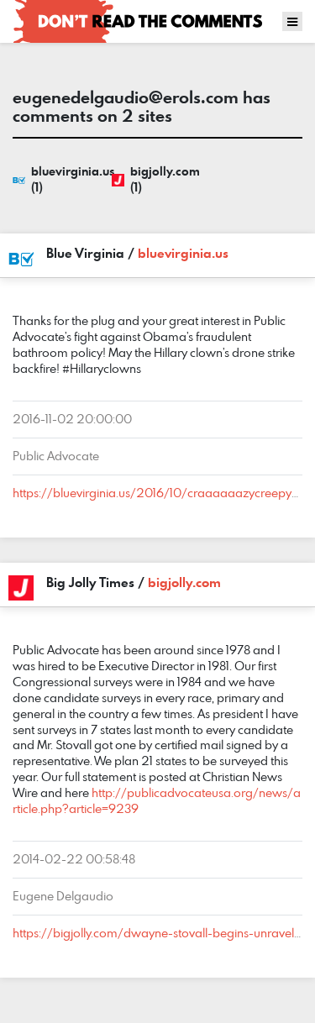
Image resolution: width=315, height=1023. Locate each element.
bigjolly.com (184, 582)
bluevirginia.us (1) (67, 179)
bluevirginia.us (183, 253)
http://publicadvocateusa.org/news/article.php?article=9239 (157, 800)
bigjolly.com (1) (165, 179)
